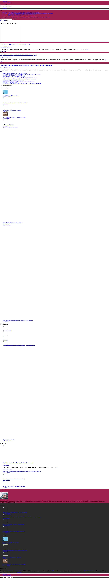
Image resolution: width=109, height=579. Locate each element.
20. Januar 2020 (6, 118)
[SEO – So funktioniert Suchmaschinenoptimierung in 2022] (5, 115)
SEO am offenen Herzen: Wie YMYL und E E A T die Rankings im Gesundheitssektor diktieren (22, 83)
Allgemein (5, 8)
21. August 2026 (6, 465)
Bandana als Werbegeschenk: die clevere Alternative (13, 80)
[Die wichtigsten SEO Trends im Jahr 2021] (5, 93)
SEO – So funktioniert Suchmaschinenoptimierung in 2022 (14, 117)
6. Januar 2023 (3, 67)
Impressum (5, 1)
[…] (87, 49)
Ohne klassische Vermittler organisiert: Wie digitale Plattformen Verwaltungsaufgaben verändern (22, 74)
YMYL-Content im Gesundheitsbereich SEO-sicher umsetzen (15, 73)
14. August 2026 (6, 472)
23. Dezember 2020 (6, 96)
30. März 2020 (5, 126)
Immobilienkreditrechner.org (90, 570)
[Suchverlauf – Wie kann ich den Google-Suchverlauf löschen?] (5, 100)
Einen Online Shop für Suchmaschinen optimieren (13, 222)
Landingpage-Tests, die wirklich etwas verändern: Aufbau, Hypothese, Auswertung (19, 78)
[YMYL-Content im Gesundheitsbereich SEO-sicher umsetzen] (5, 329)
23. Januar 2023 (3, 47)
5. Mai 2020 (5, 321)
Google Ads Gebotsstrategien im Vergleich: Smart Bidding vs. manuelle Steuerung (19, 81)
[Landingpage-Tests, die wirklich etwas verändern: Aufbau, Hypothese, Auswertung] (5, 343)
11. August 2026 (6, 480)
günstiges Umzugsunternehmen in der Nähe (14, 570)
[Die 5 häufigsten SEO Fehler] (5, 122)
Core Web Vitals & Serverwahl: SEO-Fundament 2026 (13, 75)
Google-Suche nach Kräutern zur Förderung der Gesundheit (15, 44)
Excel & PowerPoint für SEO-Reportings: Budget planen (14, 76)
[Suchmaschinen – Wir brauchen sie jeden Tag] (5, 108)
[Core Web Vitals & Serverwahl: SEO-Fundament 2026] (5, 334)
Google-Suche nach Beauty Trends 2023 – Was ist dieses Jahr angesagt (18, 55)
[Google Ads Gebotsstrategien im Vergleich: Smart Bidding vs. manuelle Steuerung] (9, 439)
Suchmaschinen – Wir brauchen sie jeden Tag (12, 110)
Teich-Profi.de (53, 570)
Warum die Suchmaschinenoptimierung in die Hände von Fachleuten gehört (18, 320)
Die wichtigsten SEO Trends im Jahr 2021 (11, 95)
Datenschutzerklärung (7, 2)
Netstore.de (19, 572)
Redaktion (9, 47)
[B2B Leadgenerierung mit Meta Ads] (7, 440)
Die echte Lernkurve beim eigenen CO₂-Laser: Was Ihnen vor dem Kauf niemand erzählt (20, 77)
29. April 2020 (5, 223)
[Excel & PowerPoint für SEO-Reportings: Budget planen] (5, 338)
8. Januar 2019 (5, 104)
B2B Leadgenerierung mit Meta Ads (10, 82)
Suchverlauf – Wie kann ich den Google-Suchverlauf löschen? (15, 102)
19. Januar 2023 (3, 57)
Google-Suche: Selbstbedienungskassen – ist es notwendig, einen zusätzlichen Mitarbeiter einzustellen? (26, 65)
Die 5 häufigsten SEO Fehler (8, 124)
